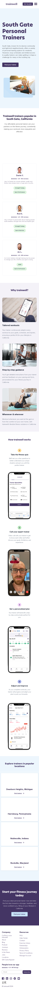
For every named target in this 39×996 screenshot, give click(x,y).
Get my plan (28, 4)
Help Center (24, 938)
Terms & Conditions (26, 953)
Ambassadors (24, 948)
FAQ (21, 935)
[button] (35, 4)
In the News (6, 952)
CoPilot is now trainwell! (7, 936)
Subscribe (27, 972)
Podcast (4, 945)
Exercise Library (25, 943)
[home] (12, 4)
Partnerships (24, 945)
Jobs (3, 955)
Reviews (5, 950)
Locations (5, 957)
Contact (22, 940)
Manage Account (25, 955)
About (4, 940)
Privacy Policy (24, 950)
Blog (3, 942)
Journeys (5, 947)
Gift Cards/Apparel (8, 960)
